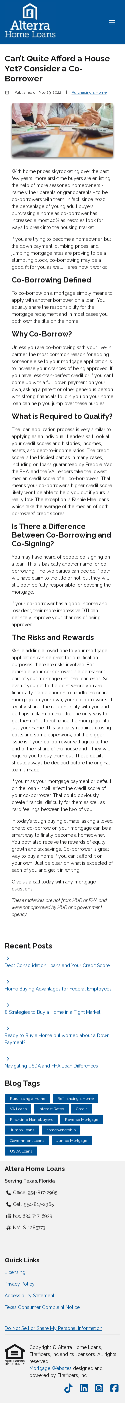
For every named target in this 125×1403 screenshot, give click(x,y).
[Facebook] (114, 1389)
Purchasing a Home (89, 92)
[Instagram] (99, 1389)
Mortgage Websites (51, 1368)
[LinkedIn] (84, 1389)
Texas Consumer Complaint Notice (42, 1307)
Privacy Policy (20, 1284)
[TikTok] (68, 1389)
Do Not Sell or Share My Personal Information (53, 1328)
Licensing (15, 1272)
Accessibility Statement (29, 1295)
